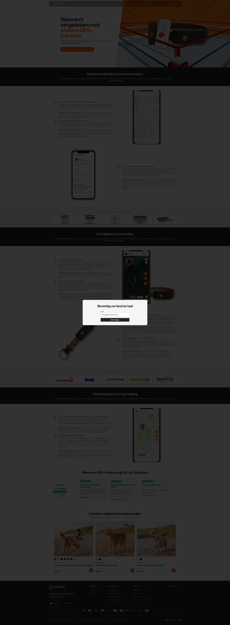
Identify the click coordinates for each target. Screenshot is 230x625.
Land (102, 311)
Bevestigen (115, 320)
